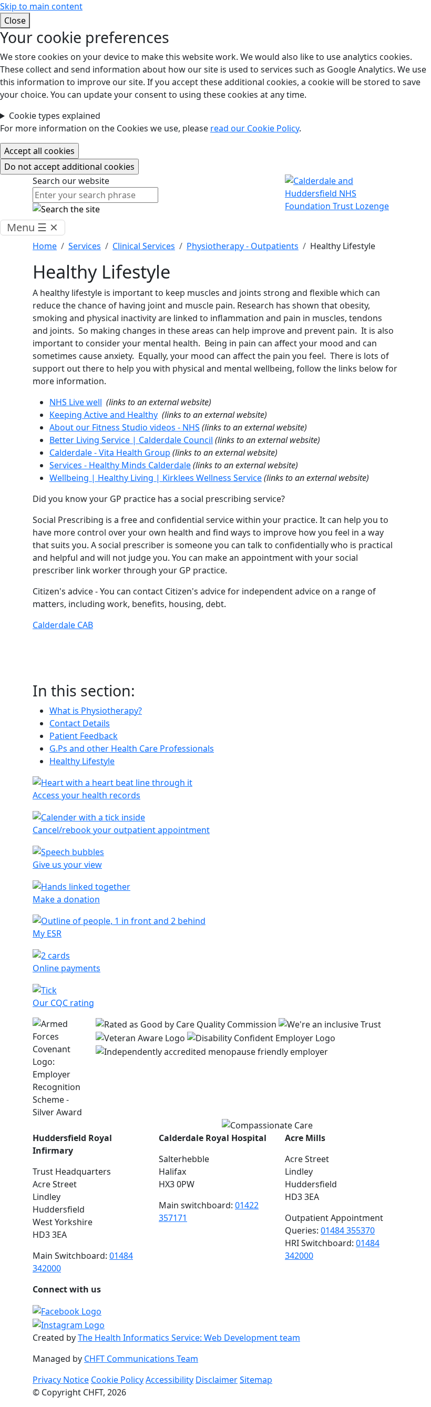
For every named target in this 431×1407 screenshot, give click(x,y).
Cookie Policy (117, 1379)
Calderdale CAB (63, 625)
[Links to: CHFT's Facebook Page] (67, 1310)
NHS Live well (75, 402)
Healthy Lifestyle (82, 761)
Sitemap (256, 1379)
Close (15, 20)
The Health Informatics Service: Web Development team (189, 1337)
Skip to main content (41, 6)
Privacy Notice (61, 1379)
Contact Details (79, 723)
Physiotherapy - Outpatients (243, 246)
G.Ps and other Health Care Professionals (131, 748)
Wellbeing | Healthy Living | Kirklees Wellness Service (155, 478)
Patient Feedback (83, 736)
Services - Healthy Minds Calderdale (120, 465)
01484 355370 (348, 1230)
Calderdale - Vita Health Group (109, 452)
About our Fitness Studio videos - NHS (124, 427)
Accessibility (169, 1379)
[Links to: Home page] (341, 193)
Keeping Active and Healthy (103, 414)
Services (84, 246)
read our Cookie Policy (254, 128)
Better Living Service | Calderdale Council (131, 440)
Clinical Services (143, 246)
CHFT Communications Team (141, 1358)
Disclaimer (217, 1379)
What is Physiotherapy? (95, 710)
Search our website (71, 181)
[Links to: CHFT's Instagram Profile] (69, 1324)
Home (45, 246)
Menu (32, 227)
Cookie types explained (54, 115)
